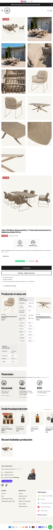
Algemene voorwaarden (25, 501)
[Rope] (21, 383)
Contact (21, 493)
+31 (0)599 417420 (8, 472)
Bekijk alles (47, 409)
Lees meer (6, 251)
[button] (48, 201)
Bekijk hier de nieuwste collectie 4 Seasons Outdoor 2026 (24, 4)
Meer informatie (5, 395)
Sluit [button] (51, 4)
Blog (2, 496)
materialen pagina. (44, 377)
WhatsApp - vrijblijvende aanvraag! (26, 273)
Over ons (3, 493)
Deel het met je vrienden (10, 285)
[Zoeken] (48, 10)
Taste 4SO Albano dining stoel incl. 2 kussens (9, 317)
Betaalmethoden (23, 496)
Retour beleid (22, 498)
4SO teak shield (34, 428)
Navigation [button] (2, 11)
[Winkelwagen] (51, 10)
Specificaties (6, 256)
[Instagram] (2, 485)
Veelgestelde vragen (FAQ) (8, 501)
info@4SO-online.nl (9, 475)
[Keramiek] (4, 383)
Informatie (3, 490)
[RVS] (39, 383)
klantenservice (18, 469)
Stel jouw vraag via (11, 477)
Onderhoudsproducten (7, 498)
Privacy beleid (22, 504)
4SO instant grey (20, 428)
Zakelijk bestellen (23, 506)
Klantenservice (22, 490)
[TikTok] (6, 485)
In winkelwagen (26, 268)
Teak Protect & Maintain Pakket (6, 429)
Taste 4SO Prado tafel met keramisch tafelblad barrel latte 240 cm (44, 317)
